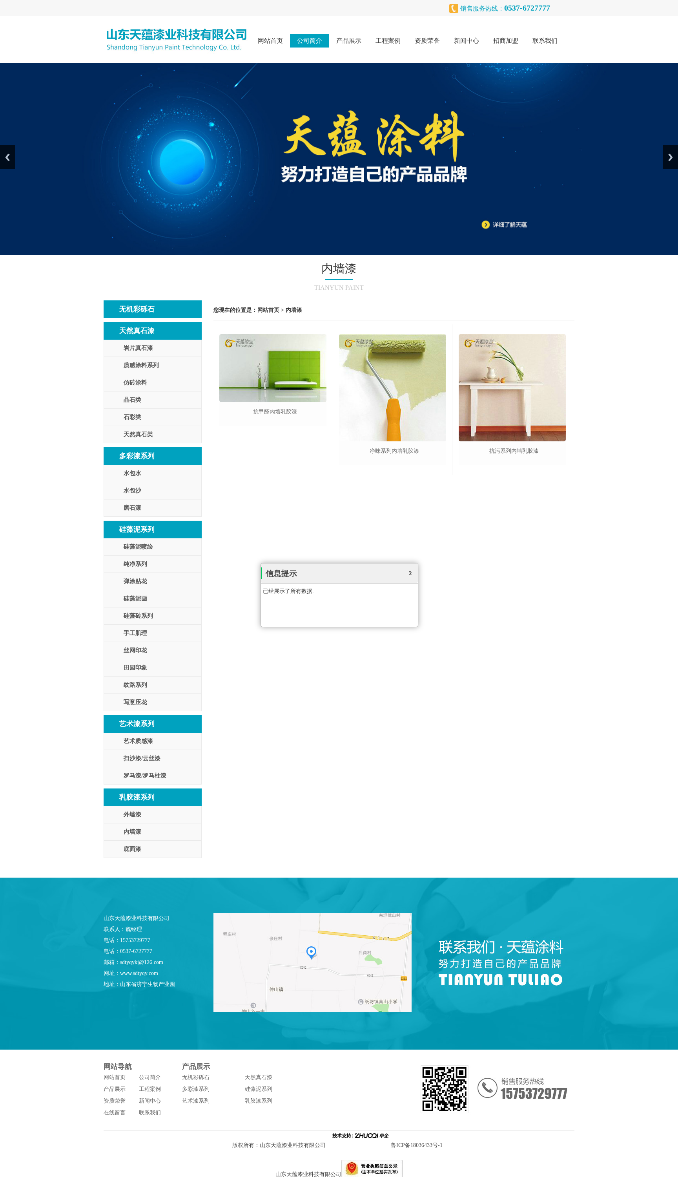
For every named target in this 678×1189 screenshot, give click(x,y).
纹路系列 (135, 685)
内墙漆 (132, 832)
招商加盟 (505, 40)
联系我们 (545, 40)
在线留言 (115, 1113)
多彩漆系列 (137, 456)
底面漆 (132, 849)
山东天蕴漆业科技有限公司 (293, 1145)
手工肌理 (135, 633)
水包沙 (132, 490)
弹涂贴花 (135, 581)
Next (670, 157)
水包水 (132, 473)
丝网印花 (135, 650)
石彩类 (132, 417)
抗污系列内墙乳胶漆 (514, 451)
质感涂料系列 (141, 365)
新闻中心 (466, 40)
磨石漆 (132, 508)
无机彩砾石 (137, 309)
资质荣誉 (427, 40)
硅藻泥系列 (137, 529)
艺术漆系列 (137, 724)
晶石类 (132, 400)
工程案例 (388, 40)
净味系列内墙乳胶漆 (394, 451)
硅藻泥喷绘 (138, 546)
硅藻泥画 (135, 598)
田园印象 (135, 667)
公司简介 (309, 40)
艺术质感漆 (138, 741)
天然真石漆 (137, 331)
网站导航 (118, 1066)
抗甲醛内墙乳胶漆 (275, 412)
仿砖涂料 (135, 382)
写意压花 (135, 702)
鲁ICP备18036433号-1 (418, 1145)
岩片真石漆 (138, 348)
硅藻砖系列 (138, 616)
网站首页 (270, 40)
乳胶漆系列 (137, 797)
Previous (7, 157)
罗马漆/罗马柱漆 (145, 775)
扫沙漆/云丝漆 (142, 758)
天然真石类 (138, 434)
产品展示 (348, 40)
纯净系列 (135, 564)
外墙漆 (132, 814)
